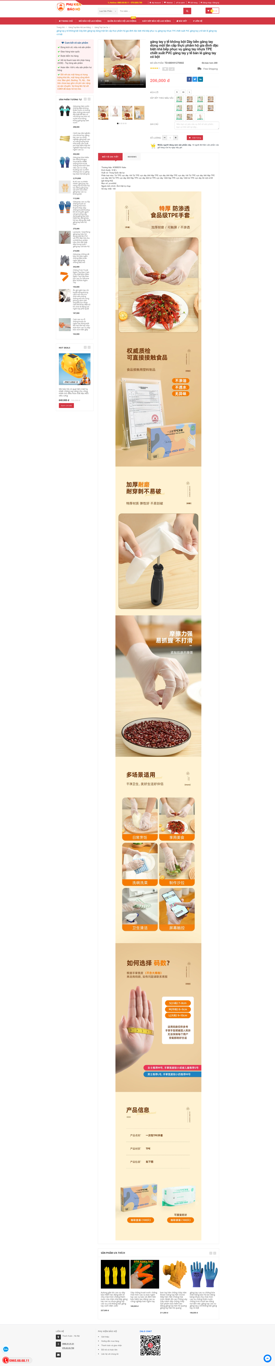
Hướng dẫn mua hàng (110, 1341)
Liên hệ (198, 21)
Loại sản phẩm (106, 11)
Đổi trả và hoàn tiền (109, 1349)
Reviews (132, 156)
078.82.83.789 (68, 1348)
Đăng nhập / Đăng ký (211, 2)
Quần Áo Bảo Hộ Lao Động (121, 20)
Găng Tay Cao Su (101, 27)
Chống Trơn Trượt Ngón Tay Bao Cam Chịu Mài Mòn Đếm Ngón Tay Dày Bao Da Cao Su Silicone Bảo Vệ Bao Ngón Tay (81, 276)
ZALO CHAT (146, 1331)
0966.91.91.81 (68, 1343)
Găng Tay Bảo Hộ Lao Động (79, 27)
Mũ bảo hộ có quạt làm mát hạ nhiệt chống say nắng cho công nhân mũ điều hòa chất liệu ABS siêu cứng (74, 392)
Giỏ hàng (194, 2)
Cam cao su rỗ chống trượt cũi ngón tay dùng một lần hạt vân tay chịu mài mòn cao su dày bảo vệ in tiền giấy (81, 324)
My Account (156, 2)
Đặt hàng (196, 138)
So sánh (181, 2)
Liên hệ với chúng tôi (109, 1354)
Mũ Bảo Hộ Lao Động (90, 21)
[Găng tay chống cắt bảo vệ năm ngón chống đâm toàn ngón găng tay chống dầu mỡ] (65, 259)
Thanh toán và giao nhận (111, 1345)
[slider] (155, 68)
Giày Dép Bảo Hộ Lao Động (156, 21)
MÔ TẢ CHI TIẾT (110, 156)
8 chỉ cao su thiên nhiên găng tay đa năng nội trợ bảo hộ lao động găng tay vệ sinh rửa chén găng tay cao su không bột (81, 187)
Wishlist (170, 2)
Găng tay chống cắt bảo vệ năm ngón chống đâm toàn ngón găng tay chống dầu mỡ (81, 258)
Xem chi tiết (66, 405)
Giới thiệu (105, 1336)
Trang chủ (67, 21)
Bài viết (182, 21)
